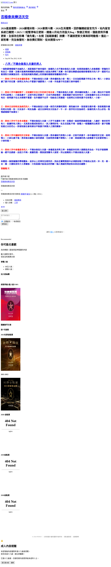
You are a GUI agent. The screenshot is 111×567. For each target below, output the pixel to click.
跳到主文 (4, 23)
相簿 (7, 49)
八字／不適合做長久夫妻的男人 (23, 63)
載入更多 (4, 211)
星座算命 (17, 200)
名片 (7, 55)
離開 (12, 563)
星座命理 (18, 45)
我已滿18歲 (5, 563)
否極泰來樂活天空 (15, 17)
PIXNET (39, 537)
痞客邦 (23, 194)
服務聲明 (76, 537)
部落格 (7, 52)
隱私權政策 (67, 537)
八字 (16, 203)
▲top (3, 206)
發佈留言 (4, 224)
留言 (28, 194)
